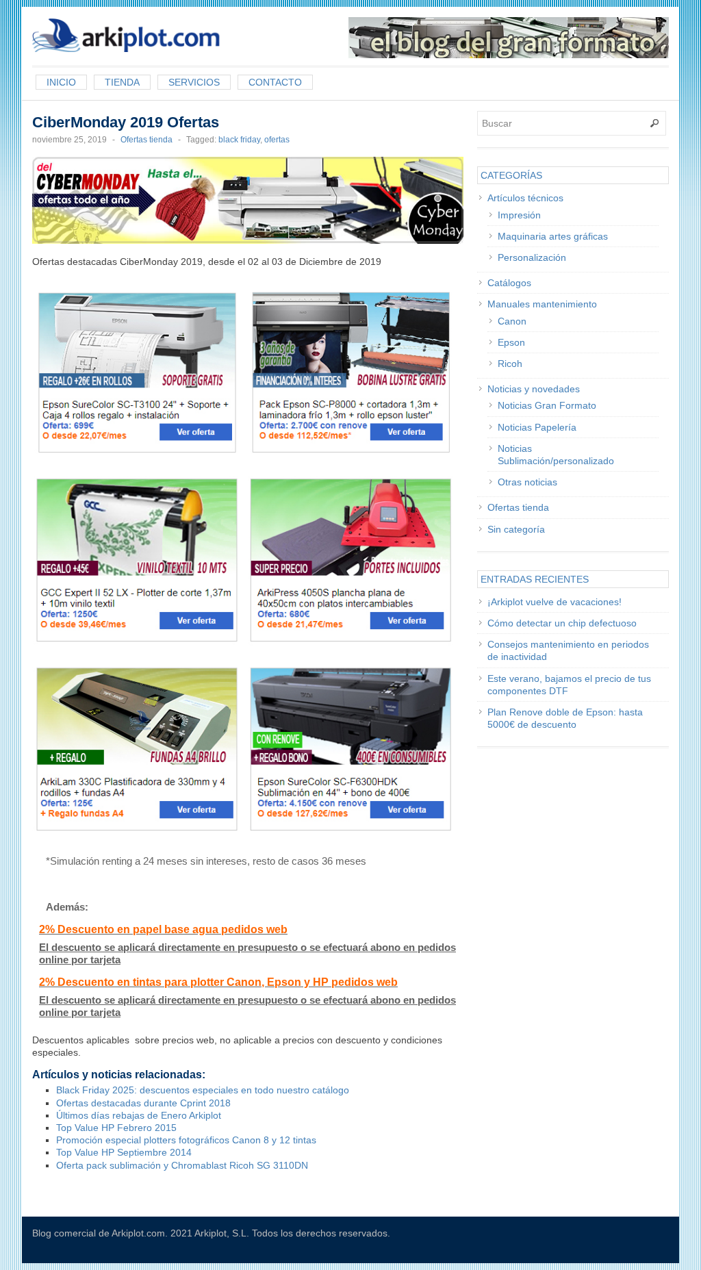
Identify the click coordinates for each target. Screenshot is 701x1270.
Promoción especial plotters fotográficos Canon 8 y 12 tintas (186, 1139)
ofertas (277, 139)
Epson (511, 342)
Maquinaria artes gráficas (553, 236)
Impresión (519, 214)
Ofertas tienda (146, 139)
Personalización (532, 257)
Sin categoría (516, 529)
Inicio (61, 82)
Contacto (275, 82)
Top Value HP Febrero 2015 (116, 1127)
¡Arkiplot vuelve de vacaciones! (554, 601)
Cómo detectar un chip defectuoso (562, 623)
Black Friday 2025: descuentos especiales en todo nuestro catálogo (202, 1089)
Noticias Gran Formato (547, 405)
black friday (239, 139)
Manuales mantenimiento (542, 304)
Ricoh (510, 363)
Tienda (122, 82)
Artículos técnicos (525, 197)
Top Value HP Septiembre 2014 (124, 1152)
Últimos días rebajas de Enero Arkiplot (138, 1115)
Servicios (194, 82)
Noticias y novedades (533, 388)
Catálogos (509, 282)
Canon (512, 321)
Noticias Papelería (537, 427)
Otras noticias (527, 482)
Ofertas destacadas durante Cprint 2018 (143, 1102)
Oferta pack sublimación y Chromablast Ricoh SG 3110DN (182, 1165)
